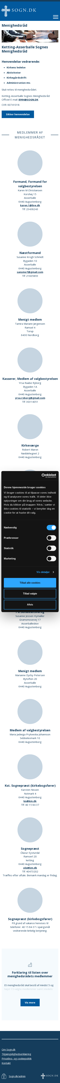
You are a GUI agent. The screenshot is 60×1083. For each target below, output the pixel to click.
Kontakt (6, 1063)
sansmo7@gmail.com (30, 272)
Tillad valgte (30, 593)
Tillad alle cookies (30, 582)
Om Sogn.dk (8, 1049)
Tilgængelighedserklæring (16, 1054)
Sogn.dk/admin (17, 1076)
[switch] (51, 538)
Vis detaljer (43, 572)
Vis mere (30, 1002)
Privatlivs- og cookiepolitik (17, 1058)
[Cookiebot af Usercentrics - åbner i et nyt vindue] (42, 476)
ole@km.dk (30, 867)
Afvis (30, 604)
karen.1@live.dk (30, 205)
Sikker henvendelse (18, 114)
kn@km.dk (30, 801)
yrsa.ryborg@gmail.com (30, 398)
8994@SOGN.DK (28, 99)
